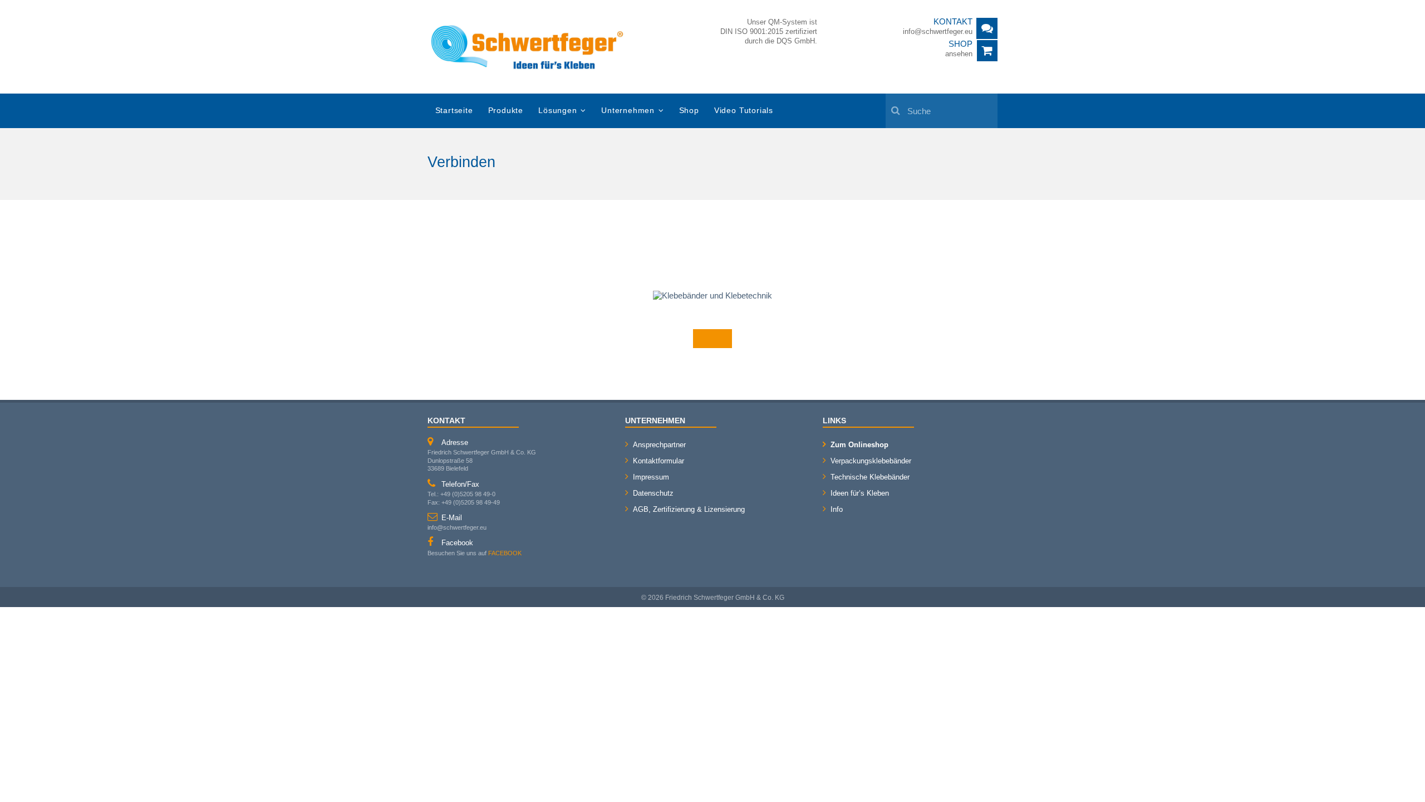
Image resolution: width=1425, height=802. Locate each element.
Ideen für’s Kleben (860, 493)
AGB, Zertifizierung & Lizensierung (689, 509)
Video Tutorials (743, 110)
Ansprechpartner (659, 445)
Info (837, 509)
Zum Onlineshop (859, 445)
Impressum (651, 477)
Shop (689, 110)
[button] (24, 777)
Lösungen (557, 110)
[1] (896, 104)
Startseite (454, 110)
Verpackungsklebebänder (871, 461)
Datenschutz (653, 493)
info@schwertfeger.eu (937, 31)
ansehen (958, 54)
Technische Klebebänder (870, 477)
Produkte (505, 110)
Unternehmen (628, 110)
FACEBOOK (505, 553)
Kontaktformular (658, 461)
